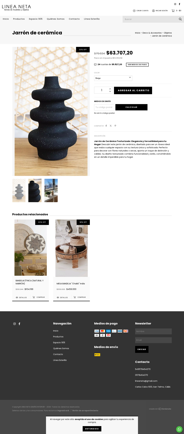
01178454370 (141, 375)
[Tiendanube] (160, 409)
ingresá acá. (63, 410)
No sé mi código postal (104, 113)
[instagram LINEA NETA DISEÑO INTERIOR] (175, 4)
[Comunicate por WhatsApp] (179, 429)
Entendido (92, 429)
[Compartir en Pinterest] (115, 125)
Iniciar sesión (162, 10)
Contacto (74, 18)
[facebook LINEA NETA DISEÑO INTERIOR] (179, 4)
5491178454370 (143, 369)
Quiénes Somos (56, 18)
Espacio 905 (36, 18)
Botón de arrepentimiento (85, 410)
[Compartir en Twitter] (111, 125)
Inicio (6, 18)
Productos (19, 18)
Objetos (168, 32)
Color (97, 73)
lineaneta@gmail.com (146, 381)
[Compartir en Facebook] (106, 125)
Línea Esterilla (92, 18)
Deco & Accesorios (152, 32)
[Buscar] (180, 19)
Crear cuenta (142, 10)
